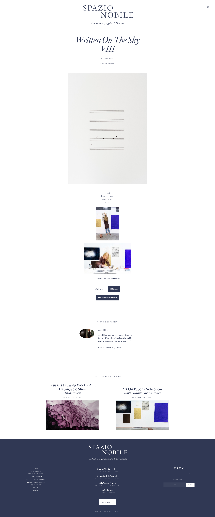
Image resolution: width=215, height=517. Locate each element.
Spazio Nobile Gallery (107, 469)
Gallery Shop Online (36, 479)
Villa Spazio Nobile (107, 483)
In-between (73, 393)
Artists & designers (36, 474)
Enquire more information (107, 298)
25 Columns (107, 490)
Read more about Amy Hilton (109, 347)
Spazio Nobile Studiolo (107, 476)
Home (35, 468)
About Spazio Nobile (36, 482)
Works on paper (107, 63)
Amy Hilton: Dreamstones (142, 393)
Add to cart (114, 289)
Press (35, 487)
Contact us (36, 485)
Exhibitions (35, 471)
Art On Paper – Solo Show (142, 389)
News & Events (35, 476)
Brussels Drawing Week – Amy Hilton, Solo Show (72, 387)
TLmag (36, 490)
